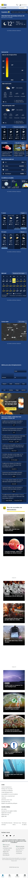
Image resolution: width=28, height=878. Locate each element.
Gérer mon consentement (8, 796)
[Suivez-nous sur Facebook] (3, 836)
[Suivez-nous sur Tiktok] (14, 836)
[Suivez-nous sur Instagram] (7, 836)
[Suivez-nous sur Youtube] (10, 836)
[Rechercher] (17, 5)
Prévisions (22, 7)
